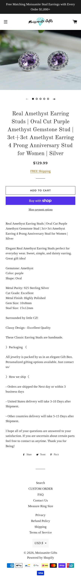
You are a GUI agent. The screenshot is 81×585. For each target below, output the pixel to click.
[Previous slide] (27, 99)
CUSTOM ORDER (40, 488)
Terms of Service (40, 532)
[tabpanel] (40, 59)
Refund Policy (40, 521)
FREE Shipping (40, 171)
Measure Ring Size (40, 506)
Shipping (40, 527)
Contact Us (40, 500)
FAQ (40, 494)
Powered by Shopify (40, 557)
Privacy (40, 515)
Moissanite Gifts (46, 553)
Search (40, 483)
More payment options (41, 209)
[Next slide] (54, 99)
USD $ (38, 543)
